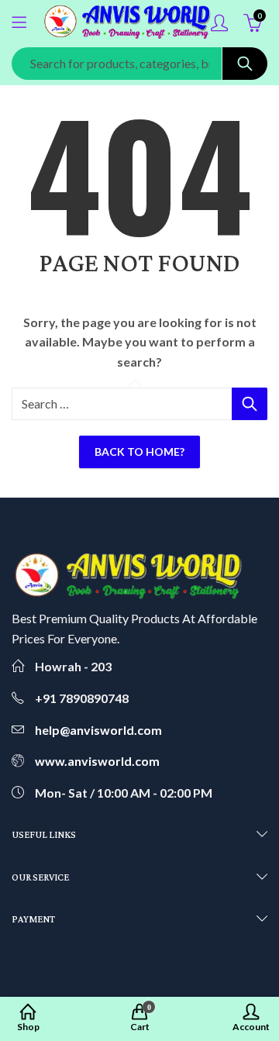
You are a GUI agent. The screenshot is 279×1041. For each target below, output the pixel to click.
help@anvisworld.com (98, 729)
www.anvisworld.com (97, 760)
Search (244, 63)
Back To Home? (139, 451)
